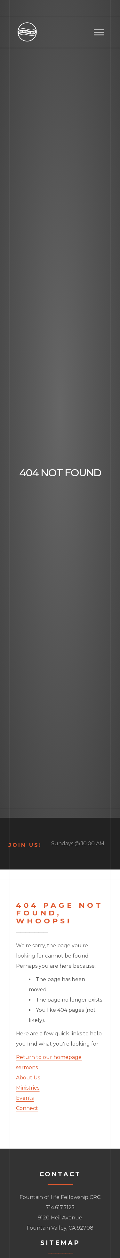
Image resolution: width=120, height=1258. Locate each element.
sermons (27, 1067)
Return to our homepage (49, 1057)
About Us (28, 1078)
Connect (27, 1108)
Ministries (27, 1088)
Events (25, 1098)
